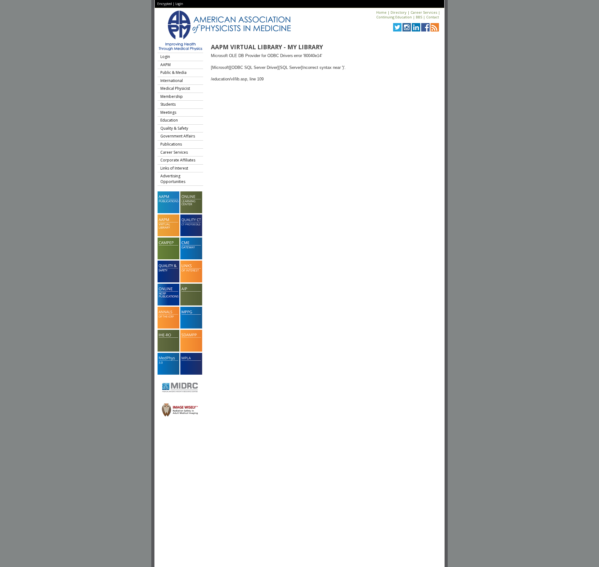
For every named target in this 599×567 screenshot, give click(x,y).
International (171, 80)
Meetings (168, 112)
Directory (399, 12)
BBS (419, 17)
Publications (171, 144)
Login (179, 4)
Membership (171, 96)
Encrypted (164, 4)
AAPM (165, 64)
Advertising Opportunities (172, 178)
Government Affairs (177, 136)
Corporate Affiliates (177, 160)
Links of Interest (174, 168)
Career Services (424, 12)
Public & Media (173, 72)
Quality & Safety (174, 128)
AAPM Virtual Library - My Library (267, 47)
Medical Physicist (175, 88)
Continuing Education (394, 17)
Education (169, 120)
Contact (432, 17)
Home (381, 12)
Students (168, 104)
